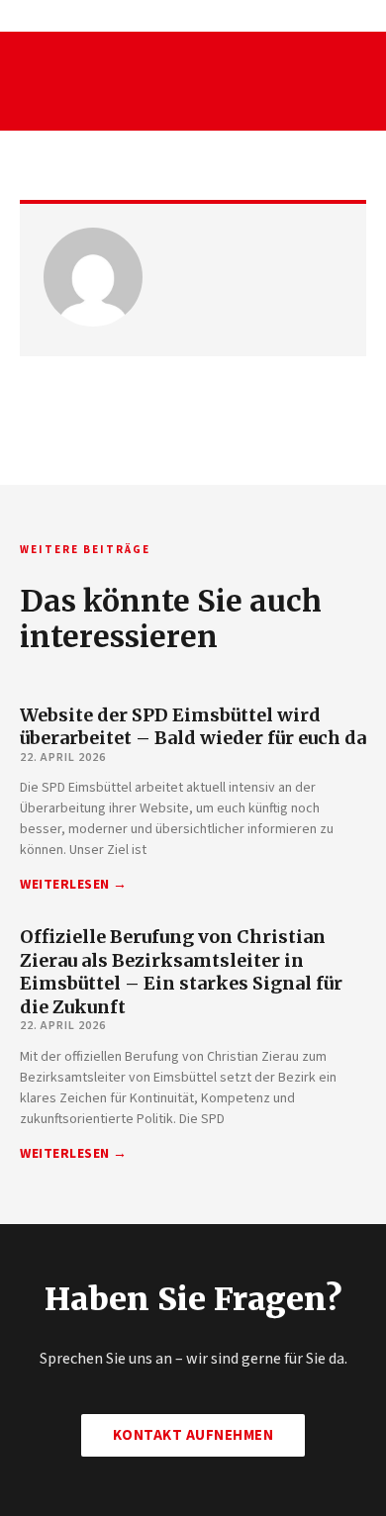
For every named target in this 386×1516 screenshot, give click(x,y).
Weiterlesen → (74, 885)
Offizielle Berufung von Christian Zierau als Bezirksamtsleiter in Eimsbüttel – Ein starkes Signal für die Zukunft (181, 971)
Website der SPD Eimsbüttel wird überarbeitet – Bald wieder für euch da (193, 726)
